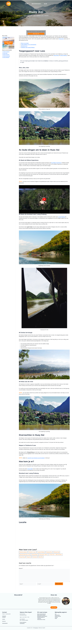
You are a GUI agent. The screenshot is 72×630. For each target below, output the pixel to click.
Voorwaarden (22, 623)
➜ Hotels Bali (4, 53)
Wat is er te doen (25, 43)
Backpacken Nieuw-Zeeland (42, 616)
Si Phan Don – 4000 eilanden (55, 554)
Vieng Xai (29, 557)
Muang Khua (49, 552)
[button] (29, 3)
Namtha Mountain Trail (25, 554)
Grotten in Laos (32, 552)
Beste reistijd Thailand (41, 615)
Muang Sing (56, 552)
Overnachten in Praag (41, 619)
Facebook (4, 617)
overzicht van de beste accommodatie (35, 458)
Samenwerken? (5, 623)
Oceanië (56, 617)
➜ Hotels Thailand (5, 51)
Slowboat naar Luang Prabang (27, 47)
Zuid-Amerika (57, 615)
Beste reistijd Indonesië (41, 613)
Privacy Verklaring (23, 622)
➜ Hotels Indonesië (6, 56)
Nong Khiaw (34, 554)
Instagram (4, 615)
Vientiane (35, 557)
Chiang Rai (61, 38)
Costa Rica (39, 618)
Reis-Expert (36, 627)
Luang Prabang (63, 55)
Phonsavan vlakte (43, 554)
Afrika (56, 618)
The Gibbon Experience (56, 162)
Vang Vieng (56, 55)
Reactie (21, 568)
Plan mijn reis (36, 33)
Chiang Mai (29, 468)
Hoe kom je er (24, 46)
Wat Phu (41, 557)
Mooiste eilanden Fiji (41, 617)
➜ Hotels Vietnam (5, 54)
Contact (3, 619)
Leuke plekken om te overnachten (28, 44)
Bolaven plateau (23, 552)
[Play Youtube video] (44, 199)
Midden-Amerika (58, 616)
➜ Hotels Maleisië (5, 57)
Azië (55, 613)
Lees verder (53, 607)
